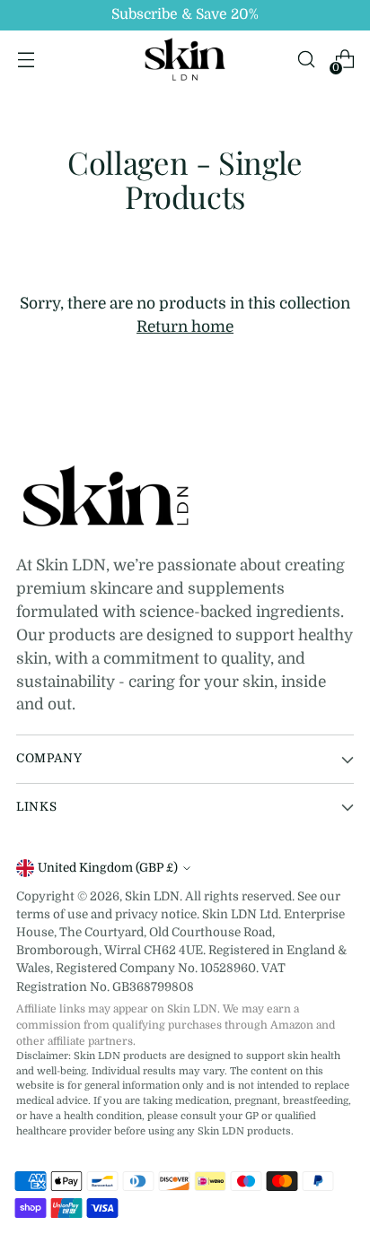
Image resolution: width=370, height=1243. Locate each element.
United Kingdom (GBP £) (108, 867)
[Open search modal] (305, 59)
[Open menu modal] (25, 59)
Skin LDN (152, 896)
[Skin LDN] (185, 59)
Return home (185, 326)
